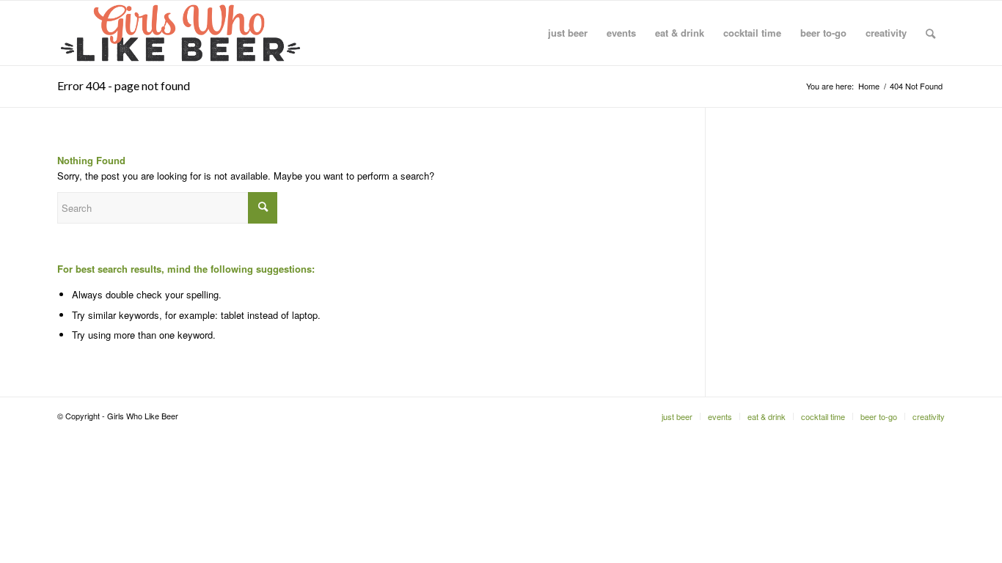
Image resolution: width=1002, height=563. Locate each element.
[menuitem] (567, 33)
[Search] (930, 33)
